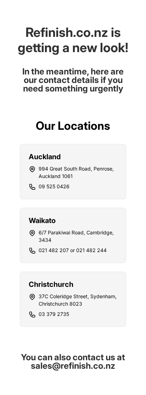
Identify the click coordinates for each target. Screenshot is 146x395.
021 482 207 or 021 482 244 (73, 250)
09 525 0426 (54, 186)
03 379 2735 (54, 314)
